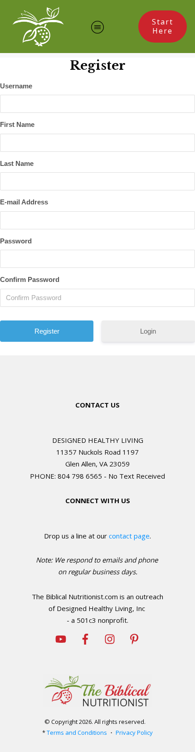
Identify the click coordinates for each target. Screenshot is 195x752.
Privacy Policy (134, 732)
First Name (17, 124)
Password (16, 241)
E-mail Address (24, 202)
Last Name (17, 163)
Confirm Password (29, 279)
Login (148, 331)
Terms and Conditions (77, 732)
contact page (129, 535)
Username (16, 86)
